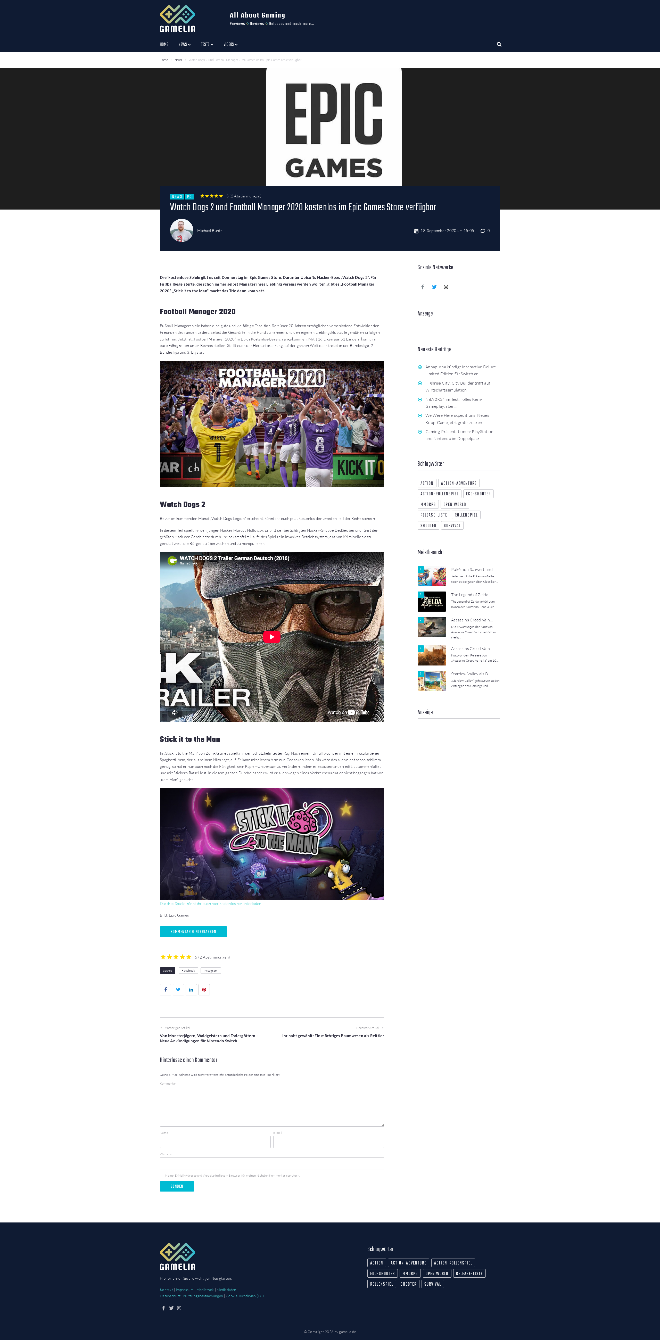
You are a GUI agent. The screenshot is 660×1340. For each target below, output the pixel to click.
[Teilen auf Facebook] (165, 989)
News (178, 60)
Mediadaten (226, 1289)
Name (164, 1133)
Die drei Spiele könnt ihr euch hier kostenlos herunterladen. (211, 903)
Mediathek (205, 1289)
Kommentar (168, 1083)
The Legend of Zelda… (471, 594)
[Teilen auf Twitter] (178, 989)
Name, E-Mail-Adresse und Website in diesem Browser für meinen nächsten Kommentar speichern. (232, 1175)
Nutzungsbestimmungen (203, 1296)
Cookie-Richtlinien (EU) (245, 1296)
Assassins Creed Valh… (472, 619)
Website (165, 1154)
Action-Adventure (459, 483)
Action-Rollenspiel (439, 494)
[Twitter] (434, 287)
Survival (452, 526)
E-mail (277, 1133)
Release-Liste (433, 515)
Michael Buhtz (209, 230)
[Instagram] (446, 287)
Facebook (188, 970)
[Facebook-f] (423, 287)
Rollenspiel (466, 515)
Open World (454, 505)
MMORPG (428, 505)
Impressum (185, 1289)
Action (427, 483)
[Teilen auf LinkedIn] (191, 989)
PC (189, 196)
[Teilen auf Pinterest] (204, 989)
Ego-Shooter (478, 494)
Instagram (211, 970)
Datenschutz (170, 1296)
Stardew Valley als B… (471, 673)
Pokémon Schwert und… (473, 569)
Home (164, 60)
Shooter (428, 526)
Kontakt (166, 1289)
